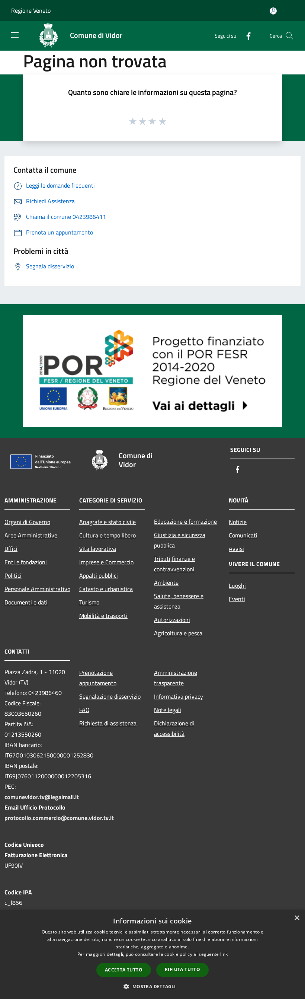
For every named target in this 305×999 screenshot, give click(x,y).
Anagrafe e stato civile (107, 521)
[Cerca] (289, 35)
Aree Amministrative (30, 535)
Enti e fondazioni (25, 562)
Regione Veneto (31, 10)
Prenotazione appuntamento (97, 677)
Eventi (237, 598)
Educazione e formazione (185, 521)
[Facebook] (245, 36)
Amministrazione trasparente (175, 677)
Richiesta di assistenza (108, 723)
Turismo (89, 602)
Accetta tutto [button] (123, 970)
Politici (13, 575)
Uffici (10, 548)
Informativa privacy (178, 696)
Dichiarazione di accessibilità (174, 728)
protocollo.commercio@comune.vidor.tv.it (59, 817)
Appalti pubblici (98, 575)
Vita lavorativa (97, 548)
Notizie (238, 521)
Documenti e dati (26, 602)
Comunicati (243, 535)
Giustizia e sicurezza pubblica (179, 540)
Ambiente (166, 582)
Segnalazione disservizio (110, 696)
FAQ (84, 709)
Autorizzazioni (172, 619)
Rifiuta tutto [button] (182, 969)
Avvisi (236, 548)
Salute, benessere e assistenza (178, 601)
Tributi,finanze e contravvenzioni (174, 564)
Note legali (167, 709)
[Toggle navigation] (14, 35)
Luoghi (237, 585)
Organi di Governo (27, 521)
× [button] (296, 918)
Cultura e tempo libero (107, 535)
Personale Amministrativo (37, 588)
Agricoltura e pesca (178, 633)
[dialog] (152, 954)
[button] (152, 986)
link (224, 954)
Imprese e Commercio (106, 562)
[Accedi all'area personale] (273, 11)
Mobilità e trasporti (103, 615)
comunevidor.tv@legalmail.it (41, 796)
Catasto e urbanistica (106, 588)
